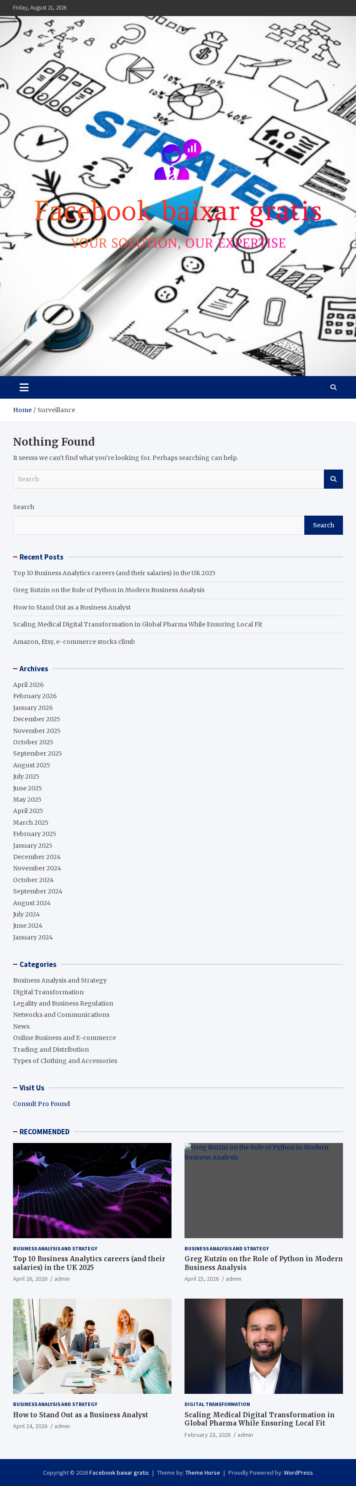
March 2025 (31, 822)
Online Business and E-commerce (64, 1038)
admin (62, 1279)
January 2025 (33, 846)
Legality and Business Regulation (63, 1003)
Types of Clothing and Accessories (65, 1061)
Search (333, 479)
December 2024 (37, 857)
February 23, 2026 (208, 1435)
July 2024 (26, 914)
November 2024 (37, 868)
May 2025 (27, 799)
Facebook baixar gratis (119, 1472)
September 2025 (37, 753)
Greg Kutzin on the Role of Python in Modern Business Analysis (108, 590)
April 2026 (28, 685)
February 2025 (34, 834)
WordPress (298, 1472)
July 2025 (26, 776)
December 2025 (36, 719)
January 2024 (33, 937)
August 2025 (31, 765)
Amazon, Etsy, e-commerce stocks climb (74, 642)
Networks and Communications (61, 1015)
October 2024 (33, 880)
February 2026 (35, 696)
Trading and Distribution (51, 1049)
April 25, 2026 (202, 1279)
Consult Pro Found (41, 1104)
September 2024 (38, 891)
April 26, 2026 (30, 1279)
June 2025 (27, 788)
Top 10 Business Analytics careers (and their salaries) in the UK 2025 (114, 573)
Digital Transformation (48, 992)
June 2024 (28, 926)
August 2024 (32, 903)
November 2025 (37, 731)
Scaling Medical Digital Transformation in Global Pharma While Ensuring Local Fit (137, 624)
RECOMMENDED (44, 1131)
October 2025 (33, 742)
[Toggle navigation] (24, 387)
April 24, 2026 (30, 1426)
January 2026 (33, 708)
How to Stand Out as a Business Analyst (72, 607)
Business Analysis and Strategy (60, 980)
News (21, 1026)
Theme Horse (202, 1472)
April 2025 (28, 811)
